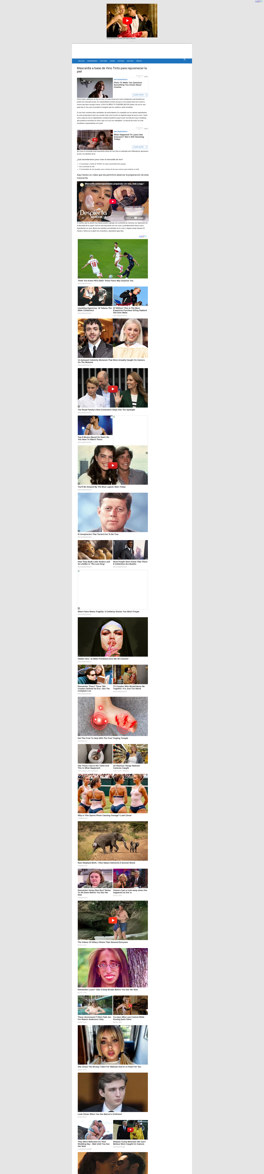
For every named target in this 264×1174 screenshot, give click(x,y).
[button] (184, 60)
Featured (103, 61)
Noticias (121, 61)
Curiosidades (92, 61)
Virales (139, 61)
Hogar (112, 61)
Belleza (81, 61)
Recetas (130, 61)
